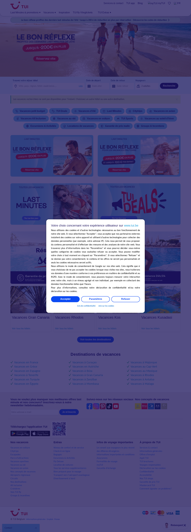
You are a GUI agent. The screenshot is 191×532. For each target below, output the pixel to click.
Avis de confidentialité (86, 306)
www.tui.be (131, 225)
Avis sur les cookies (106, 306)
